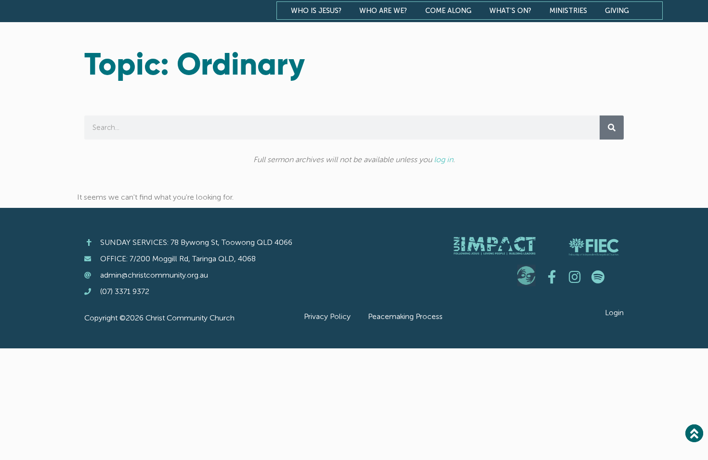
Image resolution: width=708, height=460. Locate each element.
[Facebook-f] (552, 277)
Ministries (568, 10)
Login (614, 312)
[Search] (612, 127)
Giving (617, 10)
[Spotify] (598, 277)
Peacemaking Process (405, 316)
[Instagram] (575, 277)
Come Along (448, 10)
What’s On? (510, 10)
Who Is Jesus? (316, 10)
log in (443, 159)
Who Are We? (383, 10)
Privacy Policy (327, 316)
